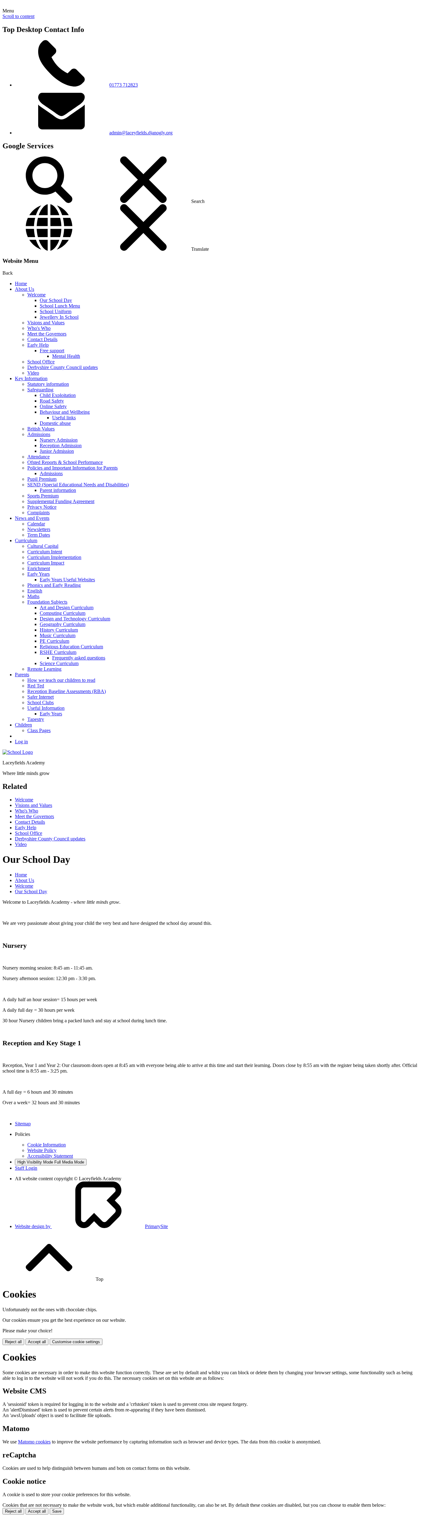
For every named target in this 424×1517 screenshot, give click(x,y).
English (34, 590)
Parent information (58, 490)
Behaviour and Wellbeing (65, 412)
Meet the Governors (46, 333)
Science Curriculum (59, 663)
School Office (41, 361)
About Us (24, 289)
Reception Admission (61, 445)
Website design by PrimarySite (91, 1226)
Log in (21, 741)
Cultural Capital (42, 546)
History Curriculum (59, 629)
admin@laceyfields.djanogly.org (141, 132)
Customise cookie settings (76, 1341)
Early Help (38, 345)
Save (56, 1511)
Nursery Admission (59, 440)
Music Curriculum (57, 635)
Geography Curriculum (62, 624)
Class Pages (39, 730)
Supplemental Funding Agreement (60, 501)
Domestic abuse (55, 423)
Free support (52, 350)
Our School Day (56, 300)
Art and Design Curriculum (66, 607)
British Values (41, 428)
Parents (22, 674)
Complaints (38, 512)
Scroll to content (18, 16)
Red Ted (35, 685)
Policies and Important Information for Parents (72, 467)
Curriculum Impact (45, 562)
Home (21, 283)
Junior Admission (57, 451)
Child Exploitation (58, 395)
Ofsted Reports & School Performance (65, 462)
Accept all (37, 1341)
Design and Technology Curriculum (75, 618)
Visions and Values (46, 322)
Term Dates (38, 535)
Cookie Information (46, 1144)
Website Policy (41, 1150)
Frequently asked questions (78, 657)
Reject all (13, 1341)
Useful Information (46, 708)
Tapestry (35, 719)
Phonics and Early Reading (54, 585)
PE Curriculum (54, 641)
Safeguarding (40, 389)
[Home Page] (17, 752)
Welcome (36, 294)
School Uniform (55, 311)
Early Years (38, 574)
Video (33, 373)
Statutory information (48, 384)
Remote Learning (44, 669)
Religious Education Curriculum (71, 646)
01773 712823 (123, 85)
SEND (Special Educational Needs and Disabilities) (78, 484)
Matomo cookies (34, 1441)
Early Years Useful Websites (67, 579)
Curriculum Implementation (54, 557)
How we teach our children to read (61, 680)
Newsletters (38, 529)
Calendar (36, 523)
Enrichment (38, 568)
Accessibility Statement (50, 1156)
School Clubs (40, 702)
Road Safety (52, 400)
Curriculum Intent (44, 551)
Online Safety (53, 406)
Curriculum (26, 540)
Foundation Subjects (47, 602)
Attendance (38, 456)
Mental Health (66, 356)
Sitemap (23, 1123)
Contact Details (42, 339)
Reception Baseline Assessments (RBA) (66, 691)
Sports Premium (43, 495)
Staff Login (26, 1168)
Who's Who (39, 328)
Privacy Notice (41, 507)
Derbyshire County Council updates (62, 367)
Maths (33, 596)
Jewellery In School (59, 317)
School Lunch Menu (60, 305)
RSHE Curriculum (58, 652)
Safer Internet (40, 697)
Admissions (38, 434)
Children (23, 724)
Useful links (64, 417)
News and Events (32, 518)
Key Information (31, 378)
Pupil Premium (41, 479)
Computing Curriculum (62, 613)
